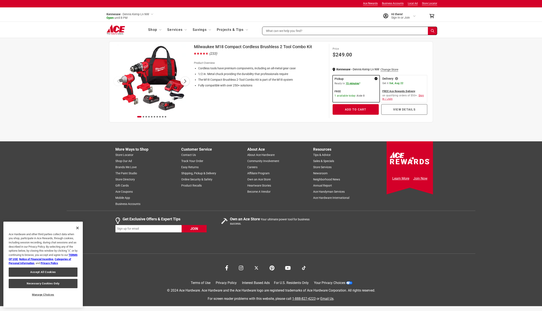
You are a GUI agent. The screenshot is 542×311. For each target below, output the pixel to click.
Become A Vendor (259, 191)
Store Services (322, 167)
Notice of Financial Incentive (36, 259)
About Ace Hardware (261, 155)
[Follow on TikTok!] (303, 267)
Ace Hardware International (331, 197)
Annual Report (322, 185)
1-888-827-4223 (304, 298)
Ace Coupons (124, 191)
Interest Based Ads (256, 283)
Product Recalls (191, 185)
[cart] (433, 16)
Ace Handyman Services (329, 191)
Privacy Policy (226, 283)
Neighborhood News (326, 179)
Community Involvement (263, 161)
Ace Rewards (370, 3)
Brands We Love (126, 167)
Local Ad (413, 3)
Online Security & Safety (196, 179)
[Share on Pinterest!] (272, 267)
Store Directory (125, 179)
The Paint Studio (126, 173)
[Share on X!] (256, 267)
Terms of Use (200, 283)
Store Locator (429, 3)
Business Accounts (393, 3)
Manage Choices (43, 294)
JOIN (194, 228)
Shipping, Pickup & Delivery (198, 173)
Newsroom (320, 173)
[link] (206, 53)
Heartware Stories (259, 185)
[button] (349, 31)
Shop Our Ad (123, 161)
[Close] (77, 228)
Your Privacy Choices (329, 283)
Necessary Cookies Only (43, 283)
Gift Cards (122, 185)
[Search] (432, 31)
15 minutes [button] (352, 83)
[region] (43, 265)
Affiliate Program (258, 173)
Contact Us (188, 155)
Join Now (420, 178)
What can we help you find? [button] (284, 30)
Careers (252, 167)
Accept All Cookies (43, 272)
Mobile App (122, 197)
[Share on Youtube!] (288, 267)
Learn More (400, 178)
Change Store (389, 69)
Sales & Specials (323, 161)
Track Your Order (192, 161)
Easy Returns (190, 167)
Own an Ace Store (259, 179)
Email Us (326, 298)
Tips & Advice (321, 155)
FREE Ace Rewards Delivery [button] (398, 91)
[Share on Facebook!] (226, 267)
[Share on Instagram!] (241, 267)
